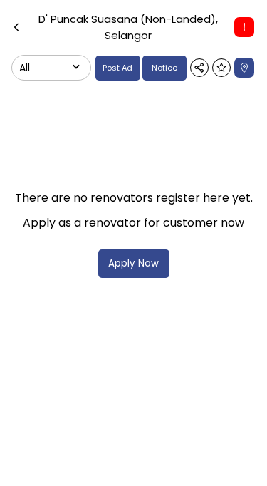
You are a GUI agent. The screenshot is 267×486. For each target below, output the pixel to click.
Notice (164, 67)
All (24, 68)
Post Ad (117, 67)
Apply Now (133, 263)
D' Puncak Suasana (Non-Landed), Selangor (128, 27)
